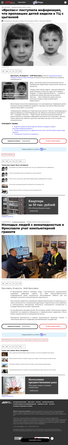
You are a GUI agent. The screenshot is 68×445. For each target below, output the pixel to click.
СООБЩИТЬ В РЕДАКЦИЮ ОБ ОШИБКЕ (22, 406)
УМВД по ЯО (5, 67)
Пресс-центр (31, 402)
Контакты (51, 404)
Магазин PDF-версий (48, 402)
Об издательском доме (19, 402)
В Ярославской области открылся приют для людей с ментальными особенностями (32, 358)
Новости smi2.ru (7, 216)
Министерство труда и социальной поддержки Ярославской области (21, 279)
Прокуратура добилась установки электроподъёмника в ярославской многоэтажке (32, 370)
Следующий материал (35, 440)
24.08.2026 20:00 (6, 222)
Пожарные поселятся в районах (26, 134)
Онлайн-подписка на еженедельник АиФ (24, 404)
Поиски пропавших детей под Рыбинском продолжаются (25, 173)
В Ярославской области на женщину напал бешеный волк (25, 190)
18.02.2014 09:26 (6, 7)
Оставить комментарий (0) (53, 141)
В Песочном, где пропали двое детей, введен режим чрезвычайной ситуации (30, 178)
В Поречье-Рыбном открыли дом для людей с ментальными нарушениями (30, 364)
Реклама (38, 402)
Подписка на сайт (43, 404)
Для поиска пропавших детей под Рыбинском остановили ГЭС (26, 184)
